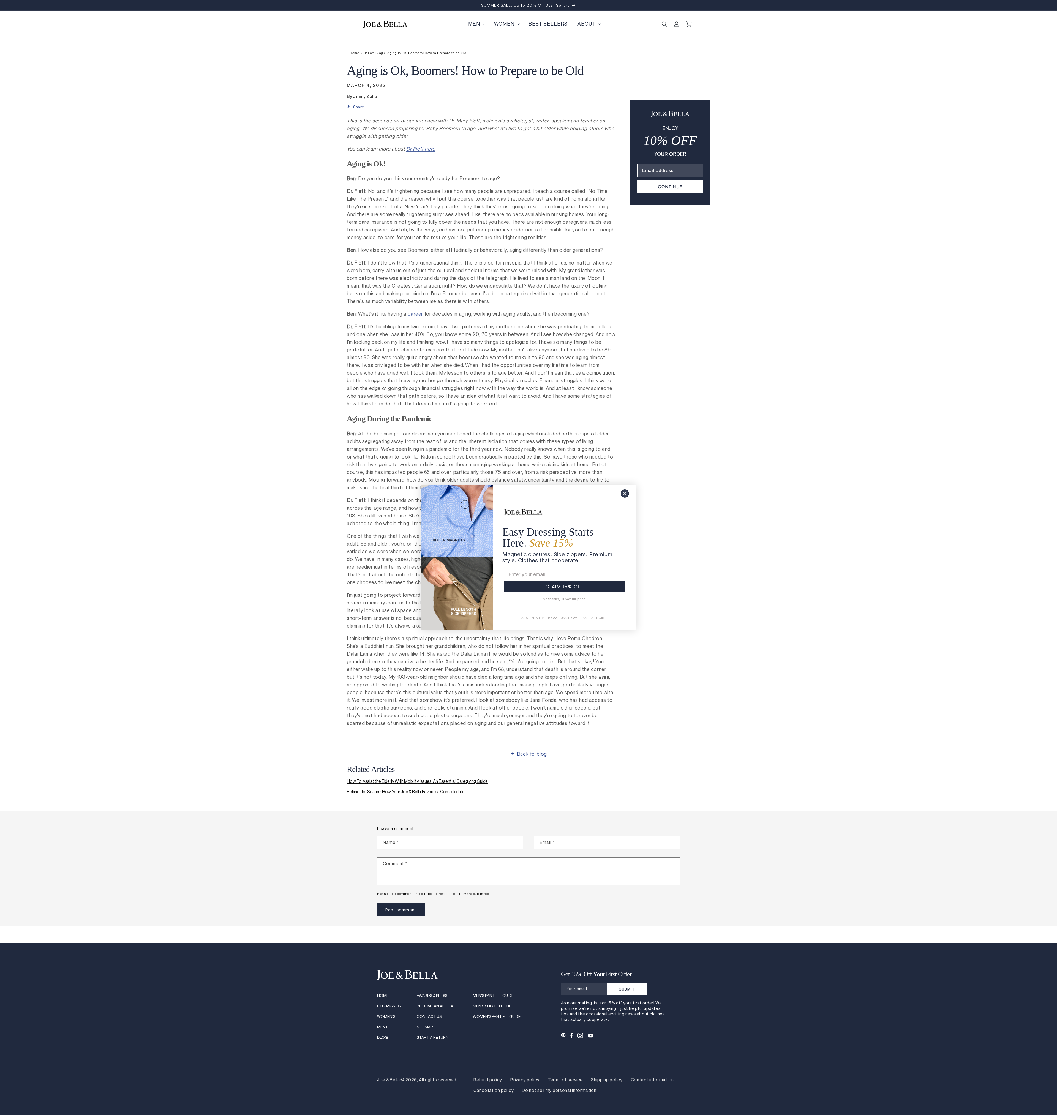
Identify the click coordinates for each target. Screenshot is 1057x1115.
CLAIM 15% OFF (564, 586)
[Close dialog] (625, 493)
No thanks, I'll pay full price (564, 599)
